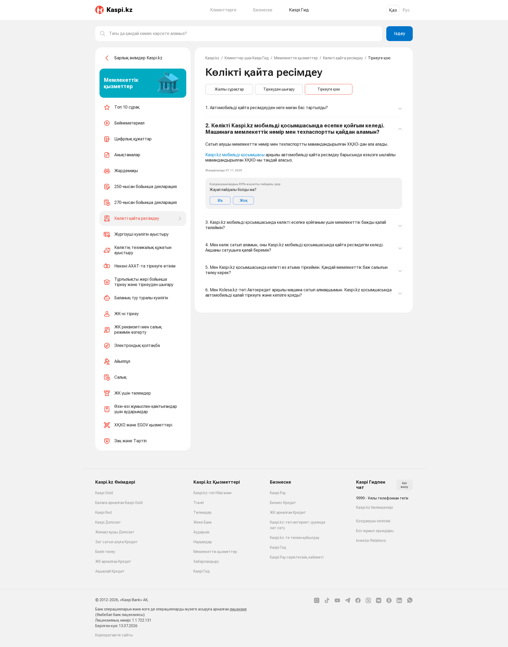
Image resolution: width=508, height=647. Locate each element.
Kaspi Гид (201, 571)
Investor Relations (371, 540)
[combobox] (243, 33)
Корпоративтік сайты (114, 635)
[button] (303, 166)
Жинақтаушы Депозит (114, 532)
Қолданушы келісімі (373, 521)
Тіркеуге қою (329, 89)
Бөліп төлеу (105, 552)
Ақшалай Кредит (110, 571)
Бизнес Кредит (283, 503)
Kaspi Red (103, 512)
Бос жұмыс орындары (375, 531)
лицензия (238, 609)
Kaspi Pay (278, 493)
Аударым (201, 532)
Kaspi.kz (212, 58)
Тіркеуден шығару (278, 89)
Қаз (393, 10)
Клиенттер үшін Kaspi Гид (247, 58)
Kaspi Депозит (108, 522)
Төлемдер (202, 512)
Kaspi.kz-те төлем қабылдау (294, 538)
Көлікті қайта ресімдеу (343, 58)
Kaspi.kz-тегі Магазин (212, 493)
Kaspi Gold (104, 493)
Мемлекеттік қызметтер (296, 58)
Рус (406, 10)
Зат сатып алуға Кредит (116, 542)
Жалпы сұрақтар (229, 89)
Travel (198, 503)
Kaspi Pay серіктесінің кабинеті (297, 557)
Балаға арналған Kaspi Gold (119, 503)
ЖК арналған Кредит (113, 561)
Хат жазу (404, 485)
